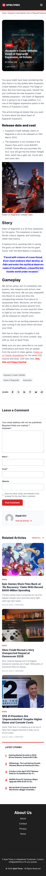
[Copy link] (42, 392)
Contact (23, 823)
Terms (23, 834)
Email (5, 469)
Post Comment (12, 502)
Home (4, 13)
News (4, 579)
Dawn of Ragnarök (11, 380)
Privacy (23, 828)
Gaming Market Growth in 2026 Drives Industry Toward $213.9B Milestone (23, 756)
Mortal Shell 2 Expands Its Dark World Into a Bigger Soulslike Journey (22, 788)
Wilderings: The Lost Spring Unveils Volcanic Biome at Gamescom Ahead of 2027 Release (25, 764)
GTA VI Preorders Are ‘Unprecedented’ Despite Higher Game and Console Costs (22, 719)
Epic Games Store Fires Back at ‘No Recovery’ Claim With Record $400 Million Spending (22, 587)
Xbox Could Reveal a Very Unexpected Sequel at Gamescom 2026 (18, 653)
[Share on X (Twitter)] (18, 392)
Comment (7, 428)
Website (5, 481)
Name (5, 457)
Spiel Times (18, 868)
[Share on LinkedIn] (24, 392)
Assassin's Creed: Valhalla (14, 375)
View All (36, 538)
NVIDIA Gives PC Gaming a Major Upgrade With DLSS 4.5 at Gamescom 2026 (23, 780)
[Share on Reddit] (36, 392)
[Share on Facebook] (12, 392)
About (23, 818)
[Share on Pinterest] (30, 392)
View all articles (22, 521)
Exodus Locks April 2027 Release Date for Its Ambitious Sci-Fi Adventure (23, 772)
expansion (27, 380)
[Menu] (41, 5)
